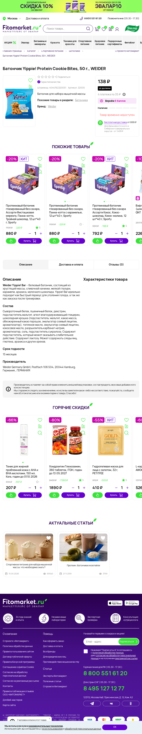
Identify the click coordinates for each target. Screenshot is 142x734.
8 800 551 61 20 (93, 18)
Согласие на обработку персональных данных (15, 674)
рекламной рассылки (126, 658)
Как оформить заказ (53, 641)
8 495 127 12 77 (103, 688)
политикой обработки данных (108, 652)
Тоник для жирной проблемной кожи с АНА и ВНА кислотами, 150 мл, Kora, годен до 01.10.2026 (22, 471)
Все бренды (49, 651)
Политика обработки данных (18, 646)
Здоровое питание (99, 43)
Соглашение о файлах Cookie (18, 667)
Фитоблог (130, 42)
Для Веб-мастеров (12, 699)
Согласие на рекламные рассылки (21, 680)
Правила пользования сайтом (18, 651)
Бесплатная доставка (115, 122)
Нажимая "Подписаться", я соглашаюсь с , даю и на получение (114, 654)
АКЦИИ (8, 42)
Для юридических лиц (54, 656)
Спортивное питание (85, 43)
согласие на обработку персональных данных (113, 657)
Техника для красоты (70, 43)
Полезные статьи (52, 681)
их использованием (52, 728)
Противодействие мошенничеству (61, 661)
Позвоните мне (123, 18)
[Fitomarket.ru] (22, 28)
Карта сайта (9, 705)
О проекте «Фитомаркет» (16, 641)
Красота (55, 42)
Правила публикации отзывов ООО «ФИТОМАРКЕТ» (18, 693)
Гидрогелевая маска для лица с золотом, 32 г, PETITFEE (107, 470)
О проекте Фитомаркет (127, 50)
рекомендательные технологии (46, 726)
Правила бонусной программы (19, 661)
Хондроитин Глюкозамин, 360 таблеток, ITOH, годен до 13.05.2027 (65, 470)
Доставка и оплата (37, 18)
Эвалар (25, 42)
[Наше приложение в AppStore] (115, 603)
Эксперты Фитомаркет (55, 675)
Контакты (8, 686)
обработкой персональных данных (83, 728)
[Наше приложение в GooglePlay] (131, 603)
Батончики (81, 100)
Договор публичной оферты (17, 656)
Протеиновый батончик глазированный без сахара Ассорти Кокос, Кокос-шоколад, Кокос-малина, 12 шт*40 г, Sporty (109, 212)
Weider (52, 106)
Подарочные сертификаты (114, 43)
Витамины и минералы (40, 43)
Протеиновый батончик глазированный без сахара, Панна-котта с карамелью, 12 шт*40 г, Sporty (66, 210)
